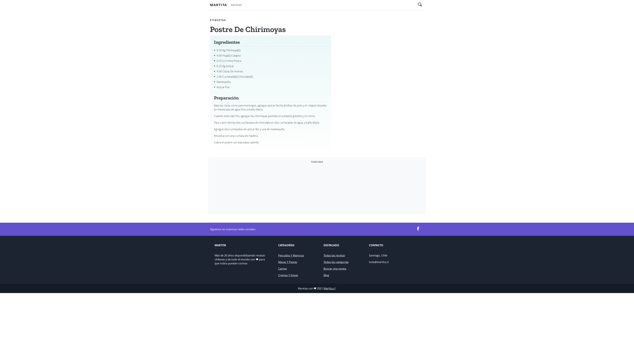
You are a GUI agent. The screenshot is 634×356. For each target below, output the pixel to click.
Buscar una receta (335, 268)
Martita (218, 5)
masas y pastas (287, 262)
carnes (282, 268)
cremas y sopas (288, 275)
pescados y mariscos (291, 255)
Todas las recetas (334, 255)
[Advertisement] (309, 189)
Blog (326, 275)
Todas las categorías (336, 262)
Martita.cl (329, 288)
